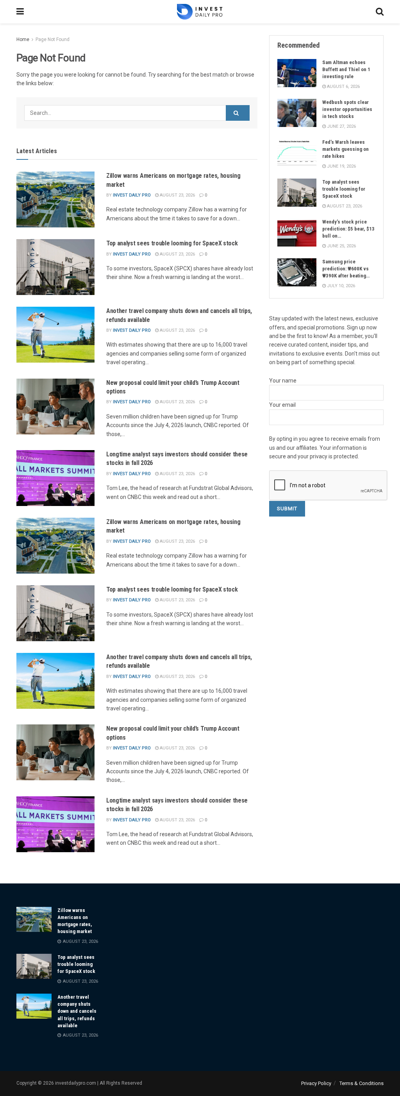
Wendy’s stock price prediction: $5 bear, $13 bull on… (348, 229)
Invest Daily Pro (132, 195)
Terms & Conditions (361, 1083)
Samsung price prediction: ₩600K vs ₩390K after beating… (346, 269)
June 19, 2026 (341, 166)
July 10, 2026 (340, 285)
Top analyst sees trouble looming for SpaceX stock (172, 243)
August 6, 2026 (343, 86)
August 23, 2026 (177, 195)
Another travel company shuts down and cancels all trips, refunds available (76, 1011)
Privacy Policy (316, 1083)
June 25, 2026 (341, 246)
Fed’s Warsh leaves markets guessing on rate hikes (345, 149)
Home (22, 39)
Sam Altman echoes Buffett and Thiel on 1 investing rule (346, 69)
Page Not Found (53, 39)
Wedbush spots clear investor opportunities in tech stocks (347, 109)
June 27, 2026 (341, 126)
